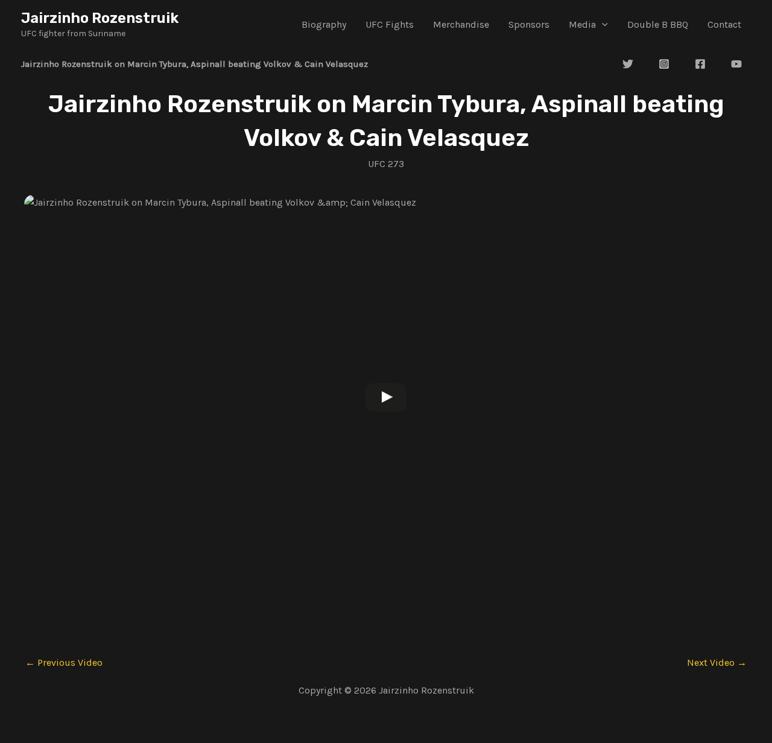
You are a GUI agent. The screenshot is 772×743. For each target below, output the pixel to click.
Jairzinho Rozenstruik (100, 18)
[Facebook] (700, 63)
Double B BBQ (657, 24)
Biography (324, 24)
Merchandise (461, 24)
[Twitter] (627, 63)
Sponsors (528, 24)
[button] (602, 25)
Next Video (717, 663)
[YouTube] (736, 63)
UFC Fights (389, 24)
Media (582, 24)
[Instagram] (664, 63)
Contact (724, 24)
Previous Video (64, 663)
